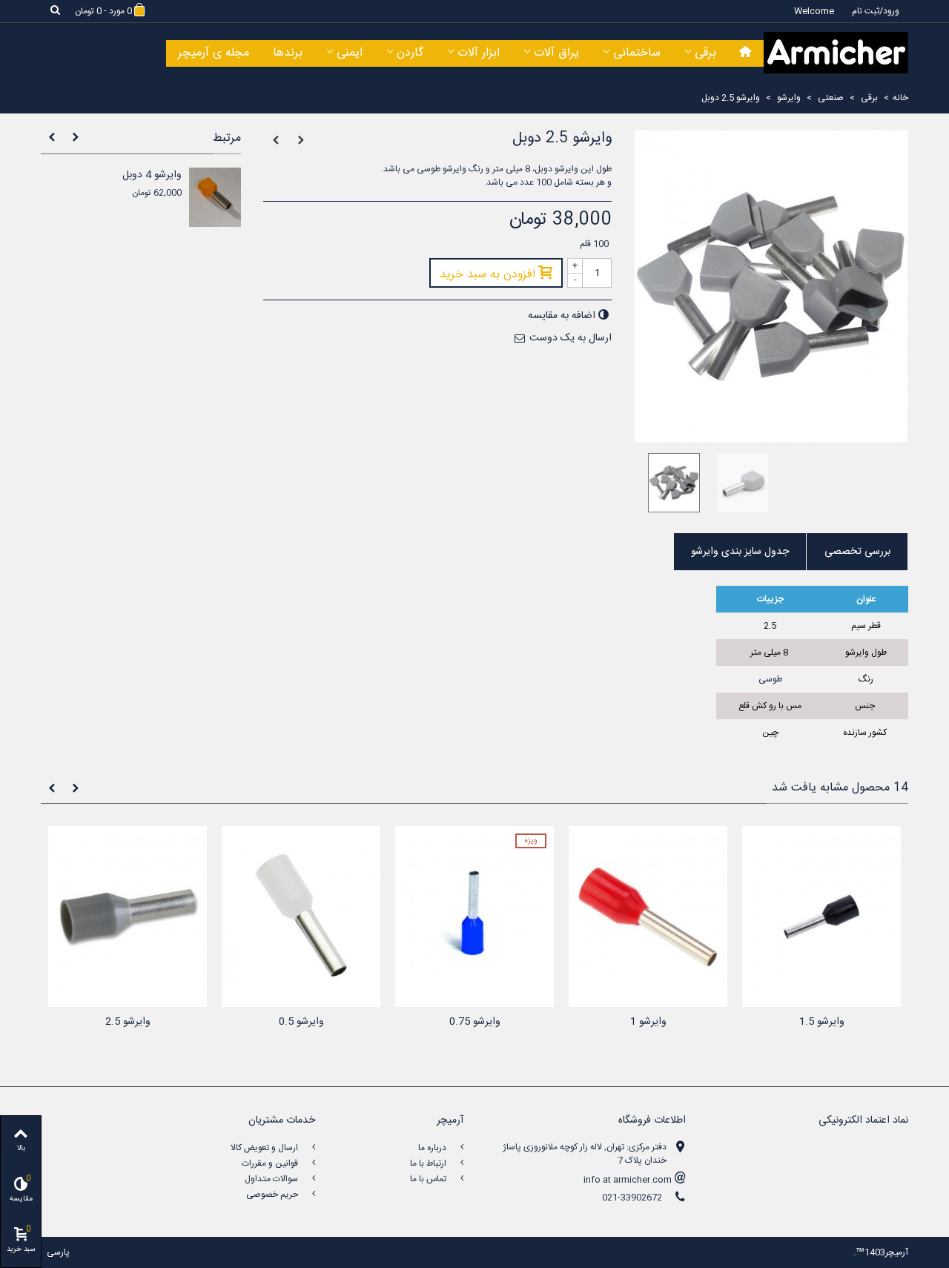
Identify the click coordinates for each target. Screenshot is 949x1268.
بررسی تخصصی (857, 552)
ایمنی (350, 53)
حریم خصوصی (273, 1194)
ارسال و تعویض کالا (265, 1147)
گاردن (410, 53)
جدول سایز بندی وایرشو (740, 552)
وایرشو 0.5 (301, 1022)
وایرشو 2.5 (128, 1022)
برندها (287, 53)
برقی (705, 53)
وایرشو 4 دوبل (152, 175)
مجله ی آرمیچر (213, 53)
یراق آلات (556, 53)
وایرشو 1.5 (821, 1022)
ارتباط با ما (429, 1163)
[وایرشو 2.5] (127, 917)
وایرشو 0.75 (474, 1022)
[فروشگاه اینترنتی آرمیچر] (836, 52)
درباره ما (433, 1147)
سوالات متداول (272, 1179)
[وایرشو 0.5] (301, 917)
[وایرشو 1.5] (821, 917)
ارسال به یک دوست (570, 338)
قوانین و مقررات (271, 1163)
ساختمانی (637, 53)
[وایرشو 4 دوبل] (215, 197)
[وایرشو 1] (648, 917)
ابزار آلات (478, 53)
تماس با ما (429, 1179)
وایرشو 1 (648, 1022)
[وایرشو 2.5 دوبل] (668, 482)
